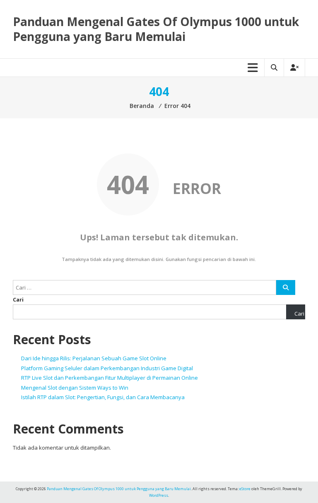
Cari (18, 299)
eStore (245, 488)
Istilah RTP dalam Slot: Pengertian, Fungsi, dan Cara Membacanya (103, 397)
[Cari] (285, 287)
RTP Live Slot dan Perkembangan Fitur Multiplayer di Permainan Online (109, 377)
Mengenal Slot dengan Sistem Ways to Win (74, 387)
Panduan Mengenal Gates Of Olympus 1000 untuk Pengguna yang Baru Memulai (156, 29)
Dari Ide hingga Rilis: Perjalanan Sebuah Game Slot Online (93, 358)
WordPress (158, 495)
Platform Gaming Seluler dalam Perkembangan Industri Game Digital (107, 368)
